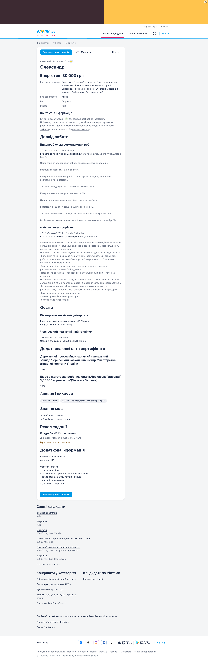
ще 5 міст (73, 550)
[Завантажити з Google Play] (143, 642)
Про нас (71, 651)
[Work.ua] (46, 33)
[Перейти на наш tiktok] (111, 642)
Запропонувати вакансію (56, 52)
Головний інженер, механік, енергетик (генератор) (63, 538)
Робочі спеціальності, (55, 579)
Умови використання (145, 651)
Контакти (83, 651)
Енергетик (42, 521)
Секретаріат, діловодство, (53, 584)
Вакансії (45, 627)
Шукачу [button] (161, 642)
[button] (154, 33)
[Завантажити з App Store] (125, 642)
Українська (42, 642)
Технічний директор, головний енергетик (58, 547)
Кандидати (93, 579)
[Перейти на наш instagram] (96, 642)
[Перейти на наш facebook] (80, 642)
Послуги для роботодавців (51, 651)
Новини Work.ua (98, 651)
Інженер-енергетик (47, 513)
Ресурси (114, 651)
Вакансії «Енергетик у (52, 622)
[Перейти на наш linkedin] (104, 642)
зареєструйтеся (80, 129)
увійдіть (44, 129)
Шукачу (164, 26)
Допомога (126, 651)
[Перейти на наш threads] (88, 642)
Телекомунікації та (51, 603)
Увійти (165, 33)
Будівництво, (50, 589)
